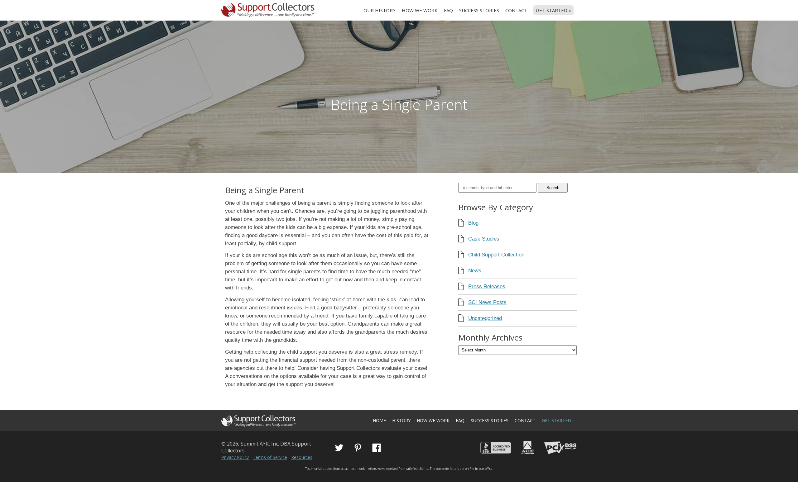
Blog (473, 223)
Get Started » (553, 10)
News (474, 271)
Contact (516, 10)
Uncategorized (485, 318)
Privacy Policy (235, 457)
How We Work (420, 10)
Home (379, 420)
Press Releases (486, 286)
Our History (379, 10)
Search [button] (552, 187)
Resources (301, 457)
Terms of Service (270, 457)
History (401, 420)
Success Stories (479, 10)
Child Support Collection (496, 255)
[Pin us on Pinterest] (357, 447)
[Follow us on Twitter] (339, 447)
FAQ (448, 10)
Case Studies (483, 239)
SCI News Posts (487, 302)
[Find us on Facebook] (376, 447)
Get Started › (558, 420)
